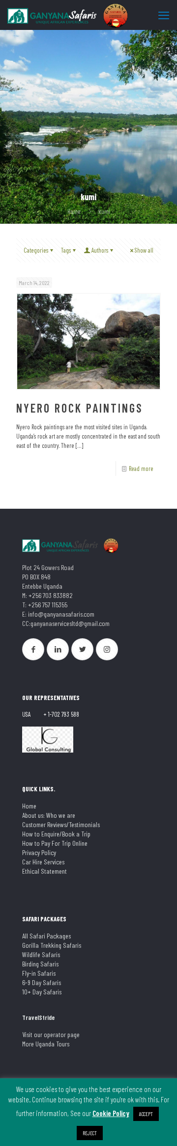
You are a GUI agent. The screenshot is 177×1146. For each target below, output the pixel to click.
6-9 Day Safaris (41, 982)
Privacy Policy (39, 852)
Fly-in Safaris (39, 973)
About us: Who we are (48, 815)
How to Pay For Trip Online (55, 843)
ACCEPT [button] (146, 1114)
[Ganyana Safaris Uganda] (68, 14)
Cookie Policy (110, 1113)
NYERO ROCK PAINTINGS (79, 408)
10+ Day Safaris (41, 992)
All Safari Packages (46, 936)
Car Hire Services (43, 862)
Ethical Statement (44, 871)
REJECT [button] (90, 1133)
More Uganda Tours (45, 1044)
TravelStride (38, 1017)
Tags (66, 250)
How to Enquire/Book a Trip (56, 834)
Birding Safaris (40, 964)
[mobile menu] (163, 14)
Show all (144, 250)
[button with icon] (33, 649)
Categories (36, 250)
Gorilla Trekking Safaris (51, 945)
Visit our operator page (51, 1034)
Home (74, 211)
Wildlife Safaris (41, 954)
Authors (99, 250)
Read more (141, 468)
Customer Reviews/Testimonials (61, 824)
